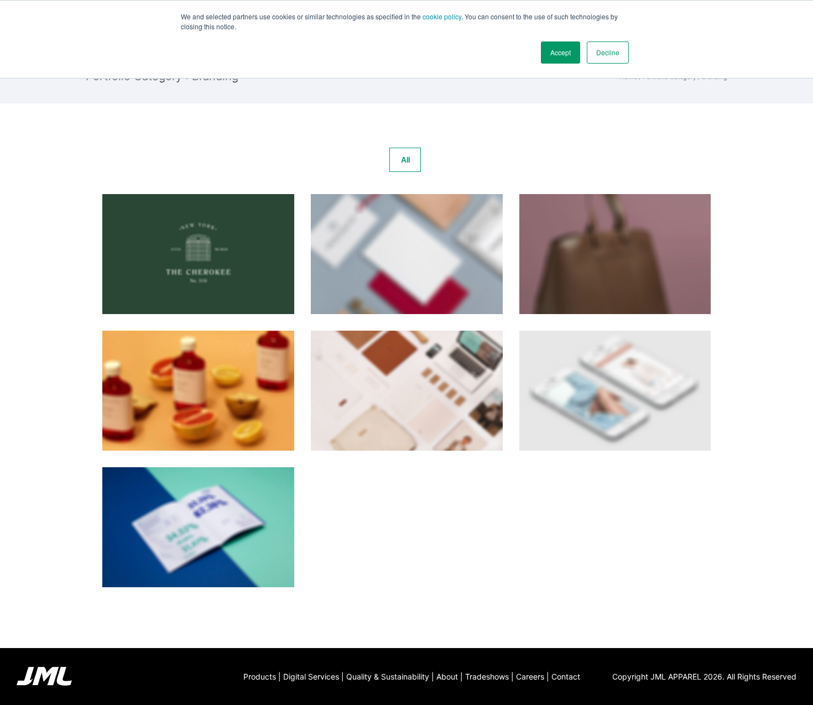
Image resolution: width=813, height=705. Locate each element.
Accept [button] (560, 52)
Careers (530, 676)
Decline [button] (607, 52)
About (447, 676)
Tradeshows (487, 676)
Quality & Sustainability (387, 676)
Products (259, 676)
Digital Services (311, 676)
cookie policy (442, 16)
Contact (565, 676)
